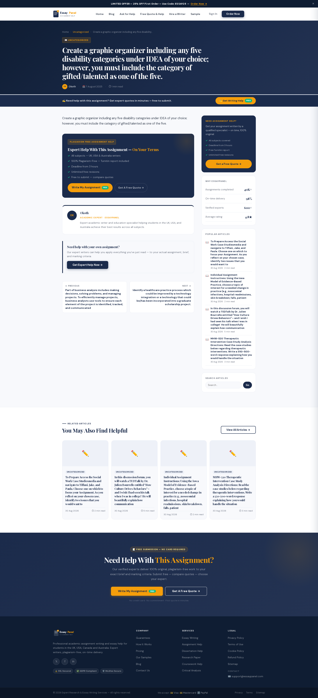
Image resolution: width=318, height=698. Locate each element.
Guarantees (143, 638)
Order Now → (199, 3)
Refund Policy (236, 657)
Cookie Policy (236, 651)
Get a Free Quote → (228, 164)
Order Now (233, 13)
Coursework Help (192, 664)
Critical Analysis (191, 670)
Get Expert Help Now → (88, 265)
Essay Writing (190, 638)
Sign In (213, 14)
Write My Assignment (89, 187)
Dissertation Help (192, 651)
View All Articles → (238, 429)
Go (247, 385)
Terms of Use (235, 644)
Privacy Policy (236, 638)
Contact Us (143, 670)
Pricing (140, 651)
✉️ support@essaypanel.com (245, 676)
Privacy (239, 692)
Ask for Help (127, 14)
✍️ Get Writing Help (235, 100)
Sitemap (233, 664)
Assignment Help (192, 644)
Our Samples (143, 657)
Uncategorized (81, 32)
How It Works (144, 644)
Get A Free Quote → (131, 187)
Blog (111, 14)
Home (100, 14)
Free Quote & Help (152, 14)
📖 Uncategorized (76, 40)
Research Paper (191, 657)
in (73, 661)
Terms (249, 692)
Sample (195, 14)
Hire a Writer (177, 14)
